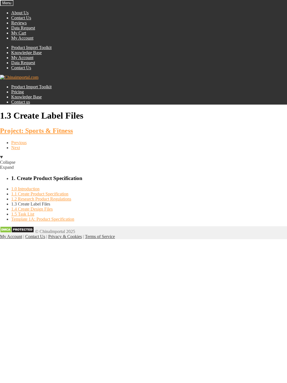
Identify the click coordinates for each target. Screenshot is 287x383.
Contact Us (21, 17)
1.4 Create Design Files (32, 209)
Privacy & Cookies (65, 236)
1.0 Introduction (25, 188)
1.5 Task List (22, 214)
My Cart (18, 33)
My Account (22, 38)
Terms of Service (100, 236)
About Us (20, 12)
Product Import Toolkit (31, 47)
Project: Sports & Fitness (36, 130)
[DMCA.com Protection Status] (17, 231)
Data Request (23, 28)
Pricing (17, 91)
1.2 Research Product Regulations (41, 199)
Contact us (20, 102)
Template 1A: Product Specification (42, 219)
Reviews (19, 22)
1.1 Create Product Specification (39, 194)
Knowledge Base (26, 52)
